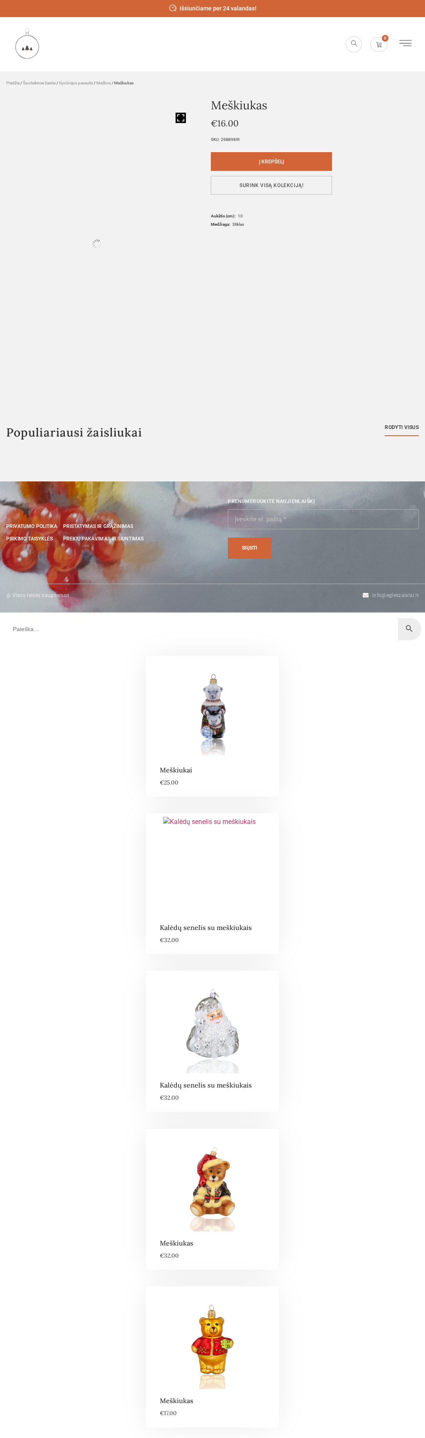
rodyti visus (402, 427)
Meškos (103, 83)
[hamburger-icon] (405, 44)
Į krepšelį (271, 162)
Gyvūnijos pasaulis (76, 83)
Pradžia (13, 83)
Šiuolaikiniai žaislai (39, 83)
